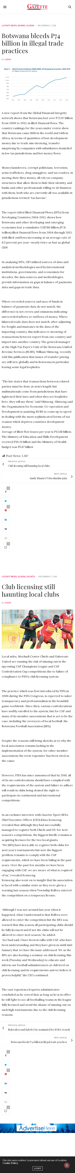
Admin (7, 59)
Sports (31, 577)
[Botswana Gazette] (37, 6)
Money (21, 26)
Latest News (9, 26)
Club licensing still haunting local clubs (30, 590)
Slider (30, 26)
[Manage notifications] (67, 1165)
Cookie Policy (10, 1163)
